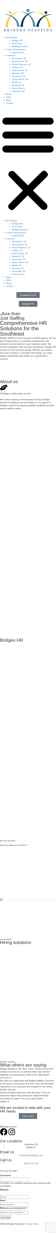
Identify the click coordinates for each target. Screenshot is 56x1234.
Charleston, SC (19, 58)
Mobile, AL (17, 82)
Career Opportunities (16, 49)
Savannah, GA (19, 76)
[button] (28, 162)
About (8, 94)
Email (3, 1200)
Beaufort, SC (18, 73)
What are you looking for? (13, 1208)
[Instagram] (12, 1132)
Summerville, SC (20, 61)
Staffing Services (20, 46)
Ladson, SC (17, 67)
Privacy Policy (32, 1224)
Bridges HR (17, 40)
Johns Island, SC (20, 70)
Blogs (8, 100)
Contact (9, 103)
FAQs (8, 97)
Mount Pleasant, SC (21, 64)
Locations (10, 55)
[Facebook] (3, 1132)
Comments (5, 1175)
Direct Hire (17, 43)
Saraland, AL (18, 85)
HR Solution (11, 37)
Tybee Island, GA (20, 79)
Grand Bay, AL (19, 88)
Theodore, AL (18, 91)
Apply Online (18, 52)
